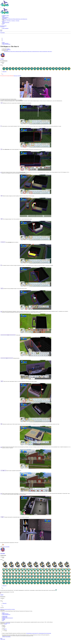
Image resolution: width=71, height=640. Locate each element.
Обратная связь (4, 616)
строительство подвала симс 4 (27, 51)
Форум (3, 16)
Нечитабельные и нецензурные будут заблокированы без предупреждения (38, 633)
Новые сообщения (5, 17)
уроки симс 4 (50, 51)
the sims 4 (5, 51)
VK (2, 24)
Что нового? (4, 18)
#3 (2, 605)
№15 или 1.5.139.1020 (17, 75)
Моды (3, 21)
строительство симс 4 (36, 51)
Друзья (3, 23)
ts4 (8, 51)
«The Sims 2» (13, 20)
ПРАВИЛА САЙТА (5, 15)
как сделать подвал (12, 51)
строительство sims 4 (18, 51)
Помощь (3, 618)
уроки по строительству (44, 51)
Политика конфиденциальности (7, 617)
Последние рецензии (5, 22)
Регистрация (2, 32)
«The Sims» (17, 20)
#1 (2, 74)
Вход (1, 30)
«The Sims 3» (9, 20)
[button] (3, 19)
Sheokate (5, 623)
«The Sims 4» (4, 20)
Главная (3, 619)
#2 (2, 588)
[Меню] (0, 7)
